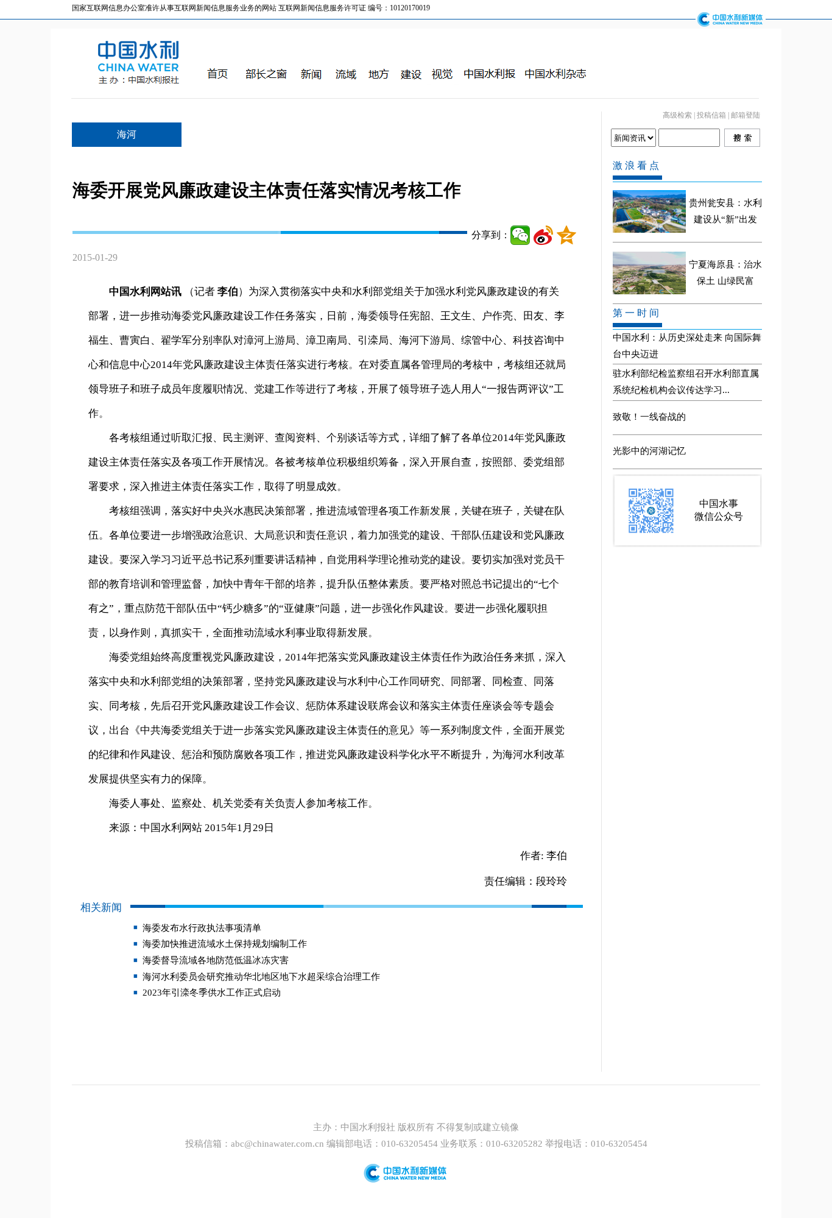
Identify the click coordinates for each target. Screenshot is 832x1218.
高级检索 (677, 115)
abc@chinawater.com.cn (277, 1144)
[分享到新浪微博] (543, 235)
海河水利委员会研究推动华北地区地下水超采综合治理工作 (261, 977)
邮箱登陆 (745, 115)
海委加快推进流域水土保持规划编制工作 (225, 944)
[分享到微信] (520, 235)
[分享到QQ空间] (566, 235)
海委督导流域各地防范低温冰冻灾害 (216, 960)
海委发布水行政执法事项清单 (202, 928)
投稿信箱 (711, 115)
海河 (126, 134)
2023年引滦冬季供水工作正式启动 (212, 992)
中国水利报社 (369, 1127)
